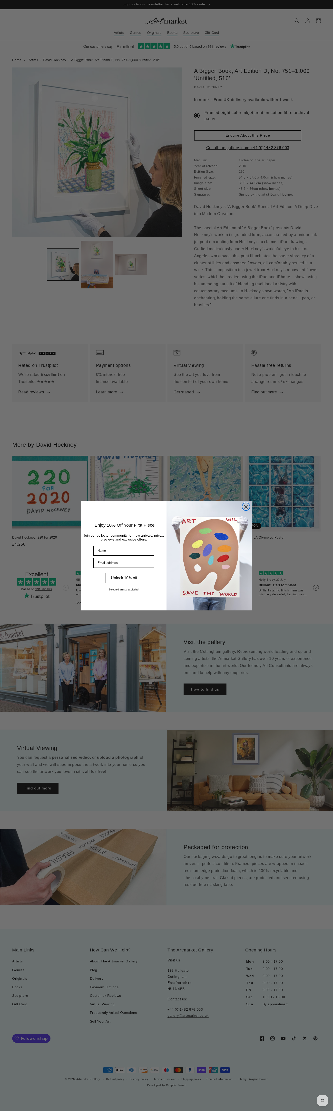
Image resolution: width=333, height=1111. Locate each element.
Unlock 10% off (124, 578)
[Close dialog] (246, 507)
